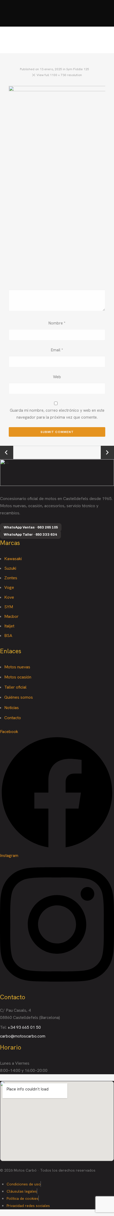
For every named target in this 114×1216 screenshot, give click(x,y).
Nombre (57, 323)
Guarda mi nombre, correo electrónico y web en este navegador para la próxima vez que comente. (57, 414)
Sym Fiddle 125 (77, 69)
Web (57, 377)
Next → (107, 452)
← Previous (7, 452)
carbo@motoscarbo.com (22, 1036)
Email (57, 350)
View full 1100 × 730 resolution (59, 75)
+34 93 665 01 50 (24, 1027)
